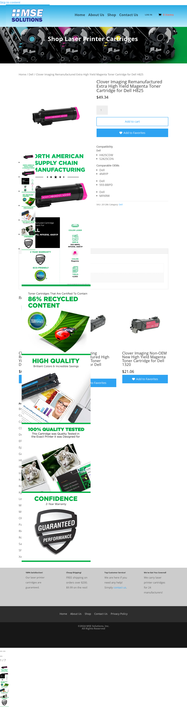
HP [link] (21, 460)
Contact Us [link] (128, 15)
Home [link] (80, 15)
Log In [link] (148, 15)
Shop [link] (111, 15)
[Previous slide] (1, 651)
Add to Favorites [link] (134, 133)
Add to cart (132, 121)
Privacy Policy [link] (119, 613)
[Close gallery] (1, 656)
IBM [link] (21, 467)
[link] (28, 25)
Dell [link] (31, 74)
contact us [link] (120, 587)
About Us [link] (96, 15)
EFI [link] (21, 441)
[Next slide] (4, 651)
